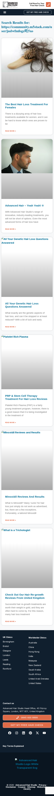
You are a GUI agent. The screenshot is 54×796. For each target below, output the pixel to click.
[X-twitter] (37, 733)
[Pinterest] (30, 733)
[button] (5, 12)
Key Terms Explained (13, 746)
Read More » (10, 131)
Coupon (21, 787)
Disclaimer (11, 787)
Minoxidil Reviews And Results (24, 496)
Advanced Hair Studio (26, 785)
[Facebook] (10, 733)
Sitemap (31, 787)
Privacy (42, 785)
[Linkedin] (23, 733)
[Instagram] (17, 733)
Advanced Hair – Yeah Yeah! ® (24, 205)
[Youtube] (44, 733)
